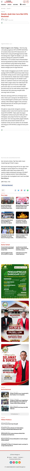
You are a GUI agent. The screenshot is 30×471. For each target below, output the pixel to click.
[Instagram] (14, 462)
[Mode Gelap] (24, 1)
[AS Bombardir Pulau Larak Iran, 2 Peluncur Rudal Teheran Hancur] (22, 215)
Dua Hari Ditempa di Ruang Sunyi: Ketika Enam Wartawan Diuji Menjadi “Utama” (6, 207)
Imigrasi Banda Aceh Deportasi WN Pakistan (19, 408)
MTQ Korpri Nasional (7, 185)
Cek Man (6, 19)
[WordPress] (11, 462)
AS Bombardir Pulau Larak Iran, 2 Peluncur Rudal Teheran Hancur (21, 222)
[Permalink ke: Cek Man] (2, 19)
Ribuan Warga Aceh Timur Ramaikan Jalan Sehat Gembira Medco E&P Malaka (22, 207)
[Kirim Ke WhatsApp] (28, 190)
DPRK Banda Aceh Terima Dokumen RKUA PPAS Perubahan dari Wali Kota (13, 434)
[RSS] (19, 462)
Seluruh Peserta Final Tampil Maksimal (21, 253)
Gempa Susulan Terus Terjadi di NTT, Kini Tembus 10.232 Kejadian (19, 394)
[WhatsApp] (16, 462)
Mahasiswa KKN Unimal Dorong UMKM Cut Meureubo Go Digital (7, 222)
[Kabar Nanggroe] (8, 1)
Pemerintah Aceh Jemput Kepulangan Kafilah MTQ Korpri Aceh (7, 248)
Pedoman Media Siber (15, 459)
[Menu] (2, 1)
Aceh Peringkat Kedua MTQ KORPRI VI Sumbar (7, 253)
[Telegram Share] (24, 190)
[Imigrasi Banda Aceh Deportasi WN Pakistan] (5, 408)
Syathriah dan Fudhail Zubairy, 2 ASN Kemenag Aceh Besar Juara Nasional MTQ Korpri (22, 248)
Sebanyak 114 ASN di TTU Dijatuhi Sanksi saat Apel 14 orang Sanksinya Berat (14, 445)
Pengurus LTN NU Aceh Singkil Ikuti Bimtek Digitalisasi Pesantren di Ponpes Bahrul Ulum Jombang (19, 402)
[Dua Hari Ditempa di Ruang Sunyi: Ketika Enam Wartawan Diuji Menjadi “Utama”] (7, 200)
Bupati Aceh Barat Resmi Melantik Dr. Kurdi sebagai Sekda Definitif (14, 439)
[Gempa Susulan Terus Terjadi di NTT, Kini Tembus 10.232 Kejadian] (5, 394)
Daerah (3, 11)
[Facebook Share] (15, 190)
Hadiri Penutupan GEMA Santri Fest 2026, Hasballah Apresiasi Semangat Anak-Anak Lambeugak (22, 236)
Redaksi (21, 457)
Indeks (15, 457)
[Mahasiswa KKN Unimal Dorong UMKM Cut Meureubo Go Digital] (7, 215)
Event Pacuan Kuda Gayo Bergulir (9, 424)
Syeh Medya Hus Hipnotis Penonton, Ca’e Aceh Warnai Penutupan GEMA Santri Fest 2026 (7, 236)
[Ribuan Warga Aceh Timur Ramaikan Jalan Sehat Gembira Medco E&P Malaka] (22, 200)
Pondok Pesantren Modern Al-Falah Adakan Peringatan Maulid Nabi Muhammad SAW (12, 428)
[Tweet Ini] (18, 190)
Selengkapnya (14, 414)
